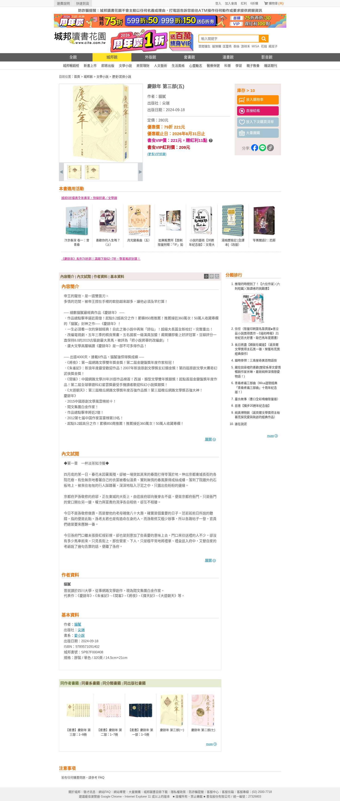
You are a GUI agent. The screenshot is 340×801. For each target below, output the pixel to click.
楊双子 (273, 46)
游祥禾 (245, 46)
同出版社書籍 (135, 683)
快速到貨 (82, 3)
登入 (218, 3)
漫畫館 (228, 57)
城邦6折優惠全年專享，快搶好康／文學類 (89, 198)
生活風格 (178, 65)
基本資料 (117, 276)
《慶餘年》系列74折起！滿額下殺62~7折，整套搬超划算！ (100, 258)
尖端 (166, 103)
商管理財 (142, 65)
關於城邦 (74, 792)
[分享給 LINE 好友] (262, 148)
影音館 (266, 57)
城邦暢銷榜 (71, 65)
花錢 (264, 46)
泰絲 (236, 46)
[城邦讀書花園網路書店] (80, 52)
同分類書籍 (111, 683)
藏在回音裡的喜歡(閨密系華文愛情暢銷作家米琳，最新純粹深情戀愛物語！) (258, 372)
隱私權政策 (178, 792)
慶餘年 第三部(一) (172, 730)
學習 (238, 65)
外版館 (150, 57)
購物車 (276, 3)
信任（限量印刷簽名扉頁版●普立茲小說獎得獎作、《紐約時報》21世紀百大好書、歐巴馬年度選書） (257, 333)
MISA (255, 46)
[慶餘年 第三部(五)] (74, 178)
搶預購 (216, 46)
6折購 (254, 3)
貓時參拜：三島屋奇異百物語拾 (256, 360)
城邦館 (111, 57)
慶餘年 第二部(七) (203, 730)
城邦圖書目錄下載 (156, 792)
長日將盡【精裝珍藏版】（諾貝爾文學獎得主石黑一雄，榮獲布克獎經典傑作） (257, 349)
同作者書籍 (69, 683)
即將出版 (107, 65)
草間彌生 (204, 46)
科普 (227, 65)
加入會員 (231, 3)
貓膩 (162, 96)
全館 (73, 57)
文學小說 (125, 65)
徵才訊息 (89, 792)
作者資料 (101, 276)
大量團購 (135, 792)
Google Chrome (111, 796)
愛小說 (79, 635)
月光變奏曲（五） (139, 240)
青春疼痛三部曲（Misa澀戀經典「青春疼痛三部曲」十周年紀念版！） (256, 387)
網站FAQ (105, 792)
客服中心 (213, 792)
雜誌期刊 (270, 65)
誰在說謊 (241, 424)
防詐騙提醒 (196, 792)
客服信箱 (228, 792)
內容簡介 (67, 276)
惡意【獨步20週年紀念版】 (253, 405)
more (270, 435)
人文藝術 (160, 65)
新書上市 (90, 65)
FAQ (101, 777)
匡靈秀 (227, 46)
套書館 (189, 57)
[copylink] (270, 148)
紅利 (244, 3)
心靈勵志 (195, 65)
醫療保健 (213, 65)
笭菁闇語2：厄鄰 (264, 240)
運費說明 (63, 3)
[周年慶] (170, 26)
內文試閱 (84, 276)
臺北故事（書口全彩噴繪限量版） (257, 399)
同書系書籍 (90, 683)
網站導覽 (120, 792)
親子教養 (253, 65)
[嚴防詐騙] (170, 13)
